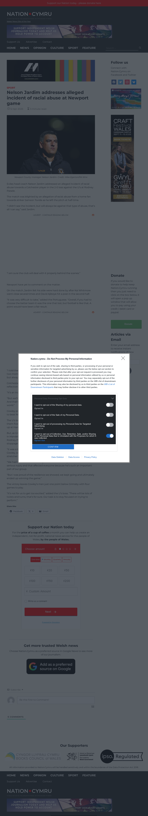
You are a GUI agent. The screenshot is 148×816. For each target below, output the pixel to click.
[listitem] (74, 398)
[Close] (124, 359)
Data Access (74, 457)
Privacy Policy (90, 457)
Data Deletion (57, 457)
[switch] (110, 405)
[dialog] (74, 408)
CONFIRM (53, 447)
